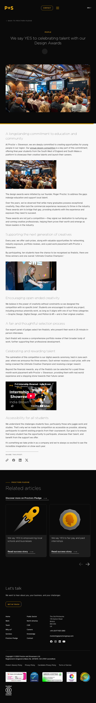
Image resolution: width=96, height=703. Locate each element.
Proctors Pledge (12, 638)
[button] (57, 8)
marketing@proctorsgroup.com (62, 636)
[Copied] (7, 460)
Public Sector (32, 616)
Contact (30, 638)
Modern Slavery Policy (14, 665)
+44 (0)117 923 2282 (57, 631)
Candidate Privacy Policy (47, 665)
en (88, 8)
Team (8, 625)
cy (90, 8)
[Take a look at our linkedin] (59, 641)
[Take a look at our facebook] (51, 641)
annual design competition (42, 148)
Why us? (9, 629)
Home (8, 616)
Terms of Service (65, 665)
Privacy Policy (30, 665)
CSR (28, 625)
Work (7, 621)
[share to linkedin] (20, 460)
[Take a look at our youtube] (64, 641)
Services (9, 634)
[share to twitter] (26, 460)
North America (32, 621)
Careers (30, 629)
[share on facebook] (13, 460)
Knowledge (31, 634)
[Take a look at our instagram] (55, 641)
